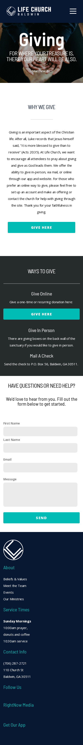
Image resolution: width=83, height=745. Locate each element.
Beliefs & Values (15, 579)
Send (41, 517)
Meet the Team (15, 585)
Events (8, 592)
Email (7, 459)
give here (41, 227)
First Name (11, 423)
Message (10, 479)
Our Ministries (13, 599)
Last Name (11, 440)
